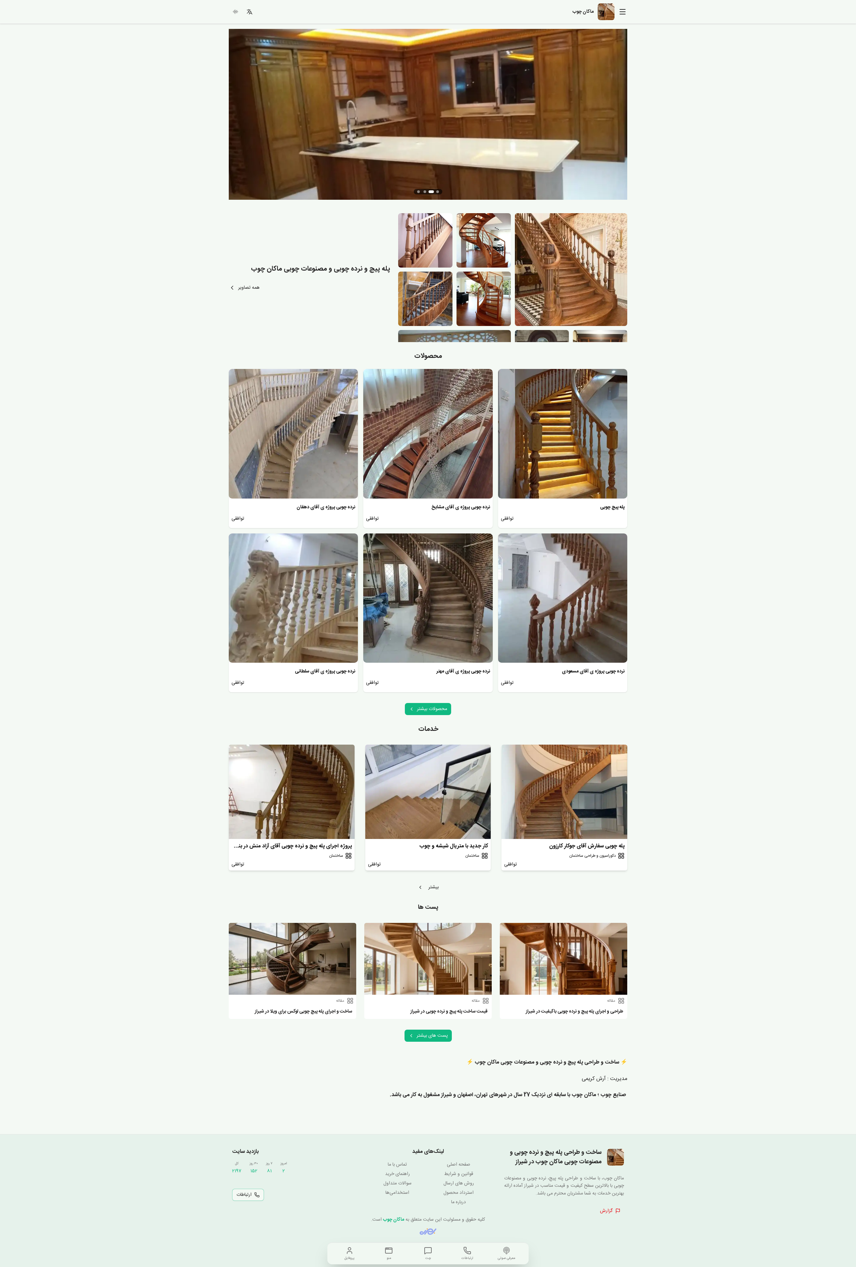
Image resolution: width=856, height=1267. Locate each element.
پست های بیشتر (432, 1036)
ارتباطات (244, 1195)
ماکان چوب (393, 1220)
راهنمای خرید (397, 1174)
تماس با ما (397, 1164)
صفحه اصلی (458, 1164)
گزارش (606, 1211)
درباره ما (458, 1202)
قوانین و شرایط (458, 1174)
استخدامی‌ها (397, 1192)
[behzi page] (428, 1231)
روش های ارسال (458, 1183)
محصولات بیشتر (432, 709)
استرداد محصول (458, 1192)
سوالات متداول (397, 1183)
